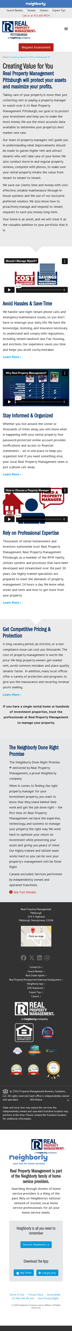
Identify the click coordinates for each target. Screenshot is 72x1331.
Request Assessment (36, 47)
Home (6, 57)
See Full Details (24, 892)
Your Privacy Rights (48, 1298)
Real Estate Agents (35, 975)
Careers (35, 996)
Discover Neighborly (34, 1244)
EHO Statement (35, 988)
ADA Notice (36, 1099)
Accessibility (53, 1294)
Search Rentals (15, 10)
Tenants (31, 10)
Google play (48, 1272)
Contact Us (35, 967)
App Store (25, 1272)
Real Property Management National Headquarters (35, 979)
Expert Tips (59, 10)
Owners (44, 10)
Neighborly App (35, 983)
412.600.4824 (42, 15)
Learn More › (12, 357)
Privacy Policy (35, 1294)
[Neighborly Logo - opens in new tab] (40, 1159)
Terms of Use (16, 1294)
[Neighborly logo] (36, 3)
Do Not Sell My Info (23, 1298)
